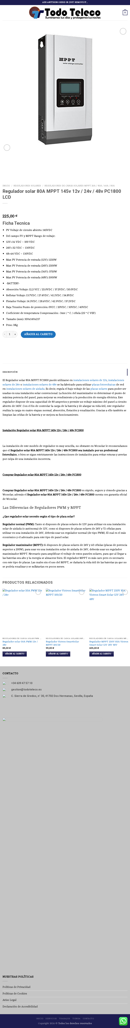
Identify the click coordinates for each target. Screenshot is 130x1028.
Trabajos (64, 1019)
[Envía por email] (12, 347)
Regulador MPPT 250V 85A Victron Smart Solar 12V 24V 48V (108, 643)
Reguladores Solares (27, 186)
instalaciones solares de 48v (40, 384)
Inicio (6, 186)
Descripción (10, 372)
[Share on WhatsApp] (5, 347)
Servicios (51, 1019)
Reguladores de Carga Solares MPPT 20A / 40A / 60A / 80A (80, 186)
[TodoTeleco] (65, 12)
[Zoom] (7, 147)
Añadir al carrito (38, 334)
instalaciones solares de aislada (25, 389)
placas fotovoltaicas (103, 384)
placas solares (98, 389)
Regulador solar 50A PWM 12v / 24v (20, 643)
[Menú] (5, 13)
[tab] (65, 372)
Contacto (88, 1019)
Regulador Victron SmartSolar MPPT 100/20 (62, 643)
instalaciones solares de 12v (90, 380)
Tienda (76, 1019)
